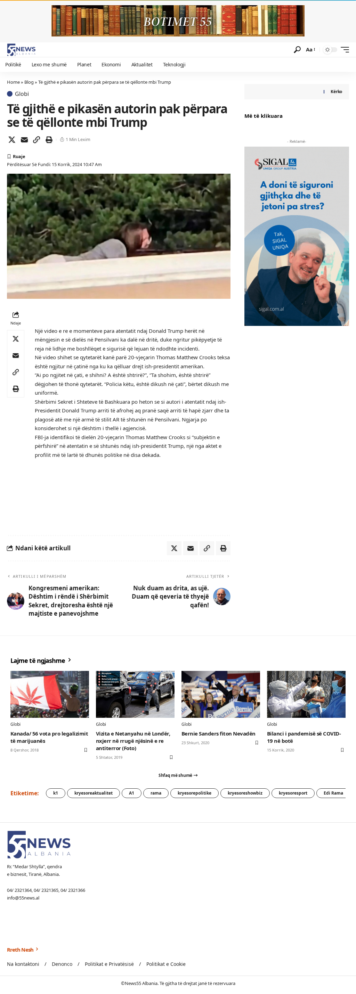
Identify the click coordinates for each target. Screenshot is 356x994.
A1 (131, 793)
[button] (297, 49)
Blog (29, 82)
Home (13, 82)
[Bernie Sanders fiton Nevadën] (220, 694)
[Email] (24, 139)
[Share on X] (12, 139)
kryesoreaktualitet (93, 793)
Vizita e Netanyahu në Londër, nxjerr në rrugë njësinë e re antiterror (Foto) (133, 740)
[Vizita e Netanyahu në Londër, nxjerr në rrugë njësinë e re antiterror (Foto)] (135, 694)
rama (156, 793)
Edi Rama (333, 793)
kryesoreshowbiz (245, 793)
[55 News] (21, 49)
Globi (22, 94)
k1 (55, 793)
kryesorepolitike (194, 793)
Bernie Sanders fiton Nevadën (218, 733)
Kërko (336, 92)
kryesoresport (293, 793)
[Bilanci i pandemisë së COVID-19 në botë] (306, 694)
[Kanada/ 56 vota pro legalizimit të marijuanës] (49, 694)
